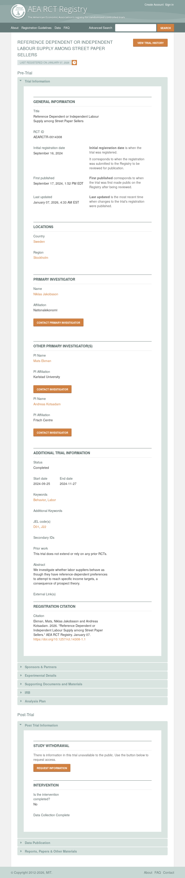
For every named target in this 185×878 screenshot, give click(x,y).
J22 (43, 526)
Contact (168, 872)
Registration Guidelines (36, 27)
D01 (36, 526)
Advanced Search (100, 27)
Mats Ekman (42, 360)
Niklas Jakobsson (45, 294)
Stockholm (40, 257)
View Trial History (150, 43)
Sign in (169, 4)
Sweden (39, 241)
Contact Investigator (52, 389)
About (14, 27)
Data (58, 27)
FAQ (66, 27)
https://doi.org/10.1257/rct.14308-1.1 (59, 639)
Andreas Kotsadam (47, 404)
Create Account (154, 4)
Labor (52, 499)
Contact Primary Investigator (58, 322)
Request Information (52, 768)
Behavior (39, 499)
